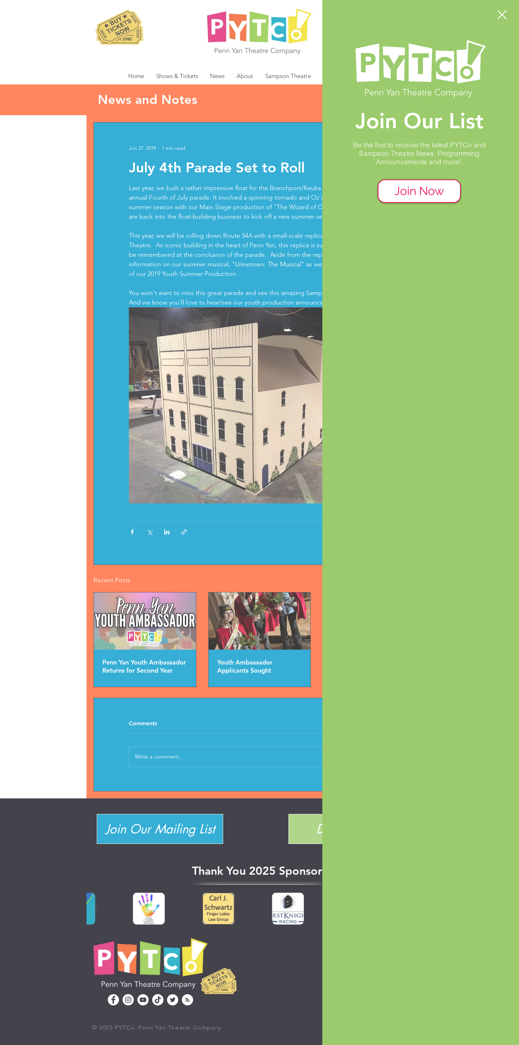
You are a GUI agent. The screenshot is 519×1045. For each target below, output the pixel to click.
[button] (502, 14)
